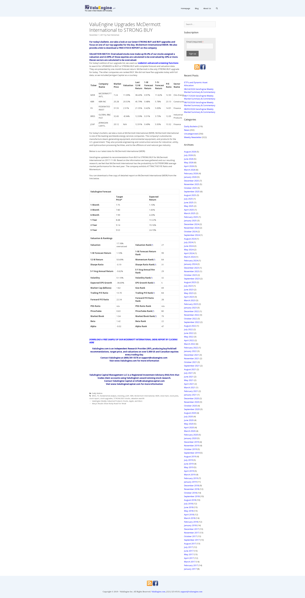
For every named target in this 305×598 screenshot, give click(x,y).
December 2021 (191, 354)
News (186, 130)
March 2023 (189, 300)
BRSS (94, 396)
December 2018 (191, 485)
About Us (207, 8)
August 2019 (190, 456)
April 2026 (189, 166)
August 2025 (190, 195)
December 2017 (191, 529)
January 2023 (190, 307)
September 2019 (192, 452)
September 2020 (192, 409)
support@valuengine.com (191, 592)
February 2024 (191, 260)
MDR (157, 396)
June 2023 (188, 289)
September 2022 (192, 322)
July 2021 (188, 373)
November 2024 (191, 227)
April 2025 (189, 209)
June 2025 (188, 202)
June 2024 (188, 246)
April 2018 (189, 514)
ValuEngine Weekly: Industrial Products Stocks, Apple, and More (117, 401)
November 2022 (191, 315)
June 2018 (188, 507)
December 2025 (191, 180)
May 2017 (188, 554)
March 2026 (189, 169)
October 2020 (190, 405)
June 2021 (188, 376)
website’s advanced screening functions (158, 63)
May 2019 (188, 467)
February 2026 (191, 173)
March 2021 (189, 387)
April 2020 (189, 427)
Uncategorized (191, 133)
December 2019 (191, 442)
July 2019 (188, 460)
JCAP (127, 396)
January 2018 (190, 525)
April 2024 (189, 253)
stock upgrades (106, 398)
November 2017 (191, 532)
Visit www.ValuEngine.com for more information (134, 360)
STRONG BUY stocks (122, 398)
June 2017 (188, 550)
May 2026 (188, 162)
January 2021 (190, 394)
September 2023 (192, 278)
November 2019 (191, 445)
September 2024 (192, 235)
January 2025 (190, 220)
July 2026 (188, 155)
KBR (131, 396)
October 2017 (190, 536)
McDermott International (144, 396)
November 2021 (191, 358)
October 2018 (190, 492)
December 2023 (191, 267)
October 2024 (190, 231)
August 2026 (190, 151)
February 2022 (191, 347)
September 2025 (192, 191)
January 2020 (190, 438)
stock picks (174, 396)
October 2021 (190, 362)
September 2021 (192, 365)
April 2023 (189, 296)
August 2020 (190, 413)
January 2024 (190, 264)
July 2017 (188, 547)
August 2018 (190, 500)
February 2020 (191, 434)
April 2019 (189, 471)
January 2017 (190, 569)
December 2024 (191, 224)
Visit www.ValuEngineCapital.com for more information (134, 384)
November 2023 (191, 271)
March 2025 (189, 213)
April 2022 (189, 340)
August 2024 (190, 238)
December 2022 (191, 311)
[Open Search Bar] (216, 8)
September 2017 (192, 540)
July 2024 (188, 242)
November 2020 (191, 402)
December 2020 (191, 398)
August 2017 (190, 543)
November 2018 (191, 489)
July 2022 (188, 329)
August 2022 (190, 325)
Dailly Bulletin (97, 393)
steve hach (164, 396)
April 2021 (189, 384)
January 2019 (190, 481)
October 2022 (190, 318)
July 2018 (188, 503)
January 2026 (190, 177)
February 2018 (191, 521)
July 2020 (188, 416)
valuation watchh (137, 398)
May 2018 (188, 510)
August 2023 (190, 282)
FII (98, 396)
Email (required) (194, 41)
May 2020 (188, 423)
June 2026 (188, 159)
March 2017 (189, 561)
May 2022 (188, 336)
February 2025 (191, 217)
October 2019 (190, 449)
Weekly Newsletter (192, 137)
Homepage (185, 8)
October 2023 (190, 275)
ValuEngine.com (158, 592)
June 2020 (188, 420)
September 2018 (192, 496)
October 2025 (190, 188)
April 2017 (189, 558)
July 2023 (188, 285)
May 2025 (188, 206)
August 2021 (190, 369)
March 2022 (189, 344)
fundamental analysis (108, 396)
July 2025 (188, 198)
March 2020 (189, 431)
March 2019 (189, 474)
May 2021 (188, 380)
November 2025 (191, 184)
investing (121, 396)
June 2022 (188, 333)
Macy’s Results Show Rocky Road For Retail (109, 403)
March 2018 (189, 518)
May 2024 (188, 249)
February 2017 (191, 565)
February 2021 (191, 391)
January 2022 (190, 351)
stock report (94, 398)
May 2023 (188, 293)
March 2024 (189, 256)
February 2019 (191, 478)
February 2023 (191, 304)
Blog (197, 8)
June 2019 (188, 463)
